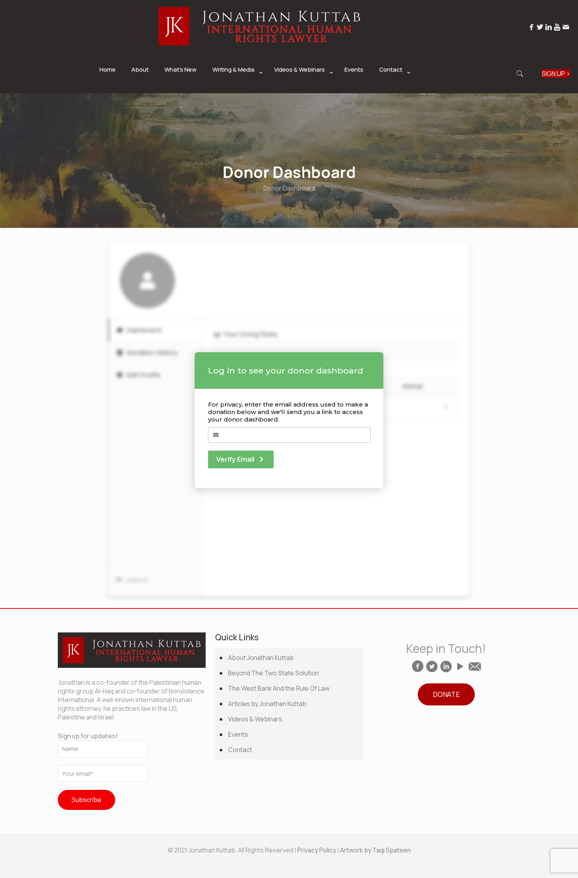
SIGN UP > (556, 73)
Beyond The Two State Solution (273, 673)
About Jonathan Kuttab (261, 657)
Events (238, 734)
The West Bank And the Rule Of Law (278, 688)
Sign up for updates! (88, 736)
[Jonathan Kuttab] (259, 49)
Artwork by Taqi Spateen (375, 850)
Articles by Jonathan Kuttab (267, 703)
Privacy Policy (316, 850)
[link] (235, 89)
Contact (240, 749)
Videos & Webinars (255, 719)
